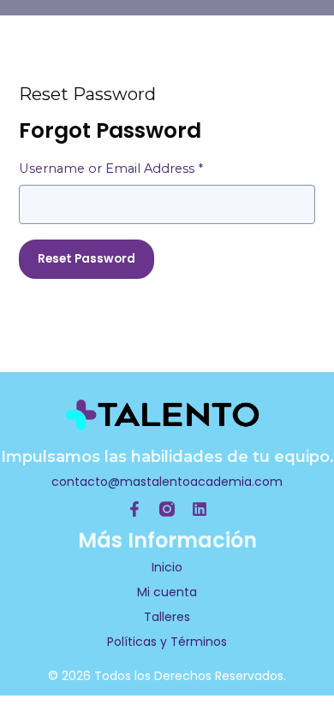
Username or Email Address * (111, 168)
